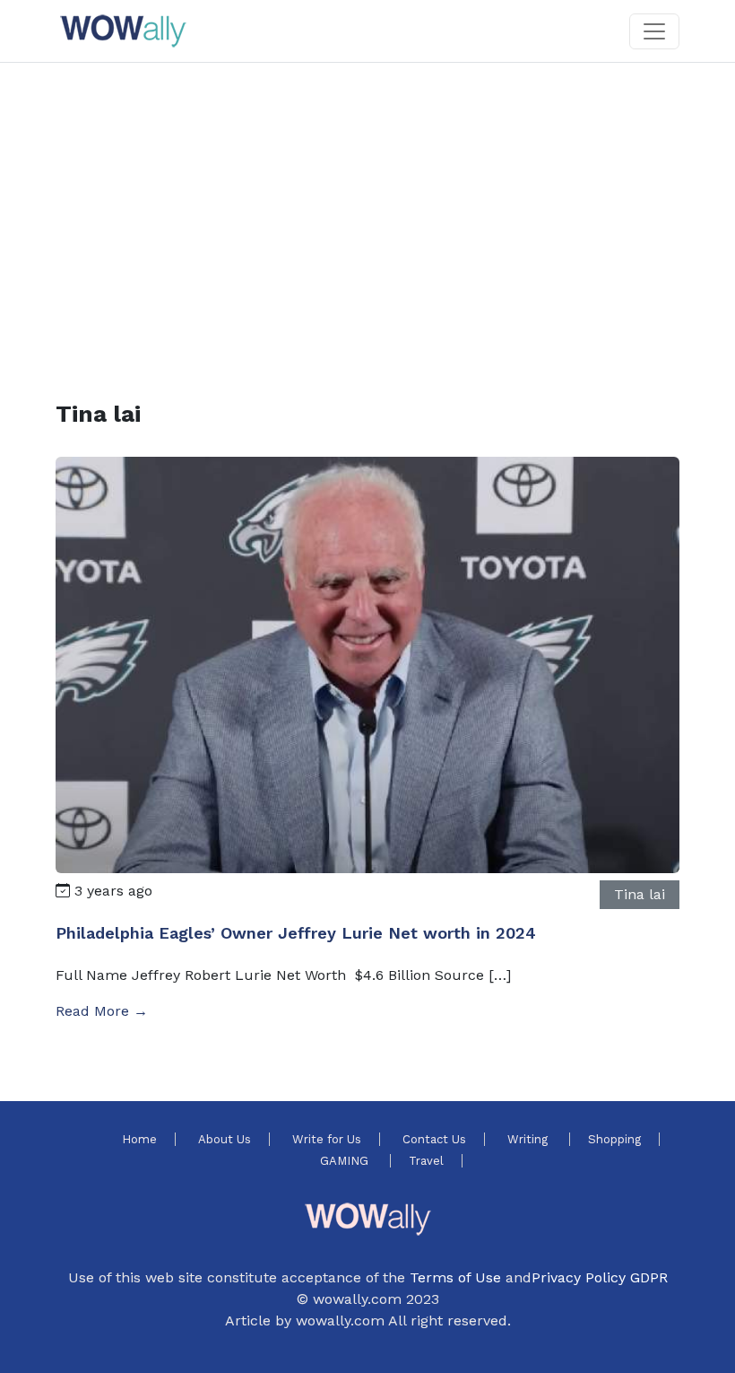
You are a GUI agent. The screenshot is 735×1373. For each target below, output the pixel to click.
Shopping (614, 1139)
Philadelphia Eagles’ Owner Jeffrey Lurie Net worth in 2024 (296, 932)
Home (139, 1139)
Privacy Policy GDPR (600, 1277)
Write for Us (326, 1139)
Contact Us (434, 1139)
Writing (529, 1139)
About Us (224, 1139)
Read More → (102, 1010)
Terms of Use (455, 1277)
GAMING (346, 1160)
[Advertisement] (367, 210)
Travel (426, 1160)
